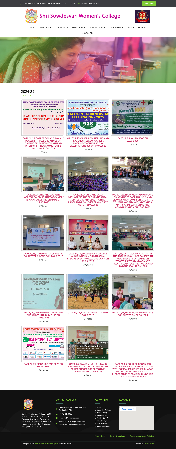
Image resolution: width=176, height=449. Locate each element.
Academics (60, 28)
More (140, 28)
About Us (44, 28)
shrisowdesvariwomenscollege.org (47, 444)
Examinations (96, 28)
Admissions (77, 28)
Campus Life (115, 28)
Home (32, 28)
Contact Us (88, 33)
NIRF (130, 28)
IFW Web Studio (149, 444)
